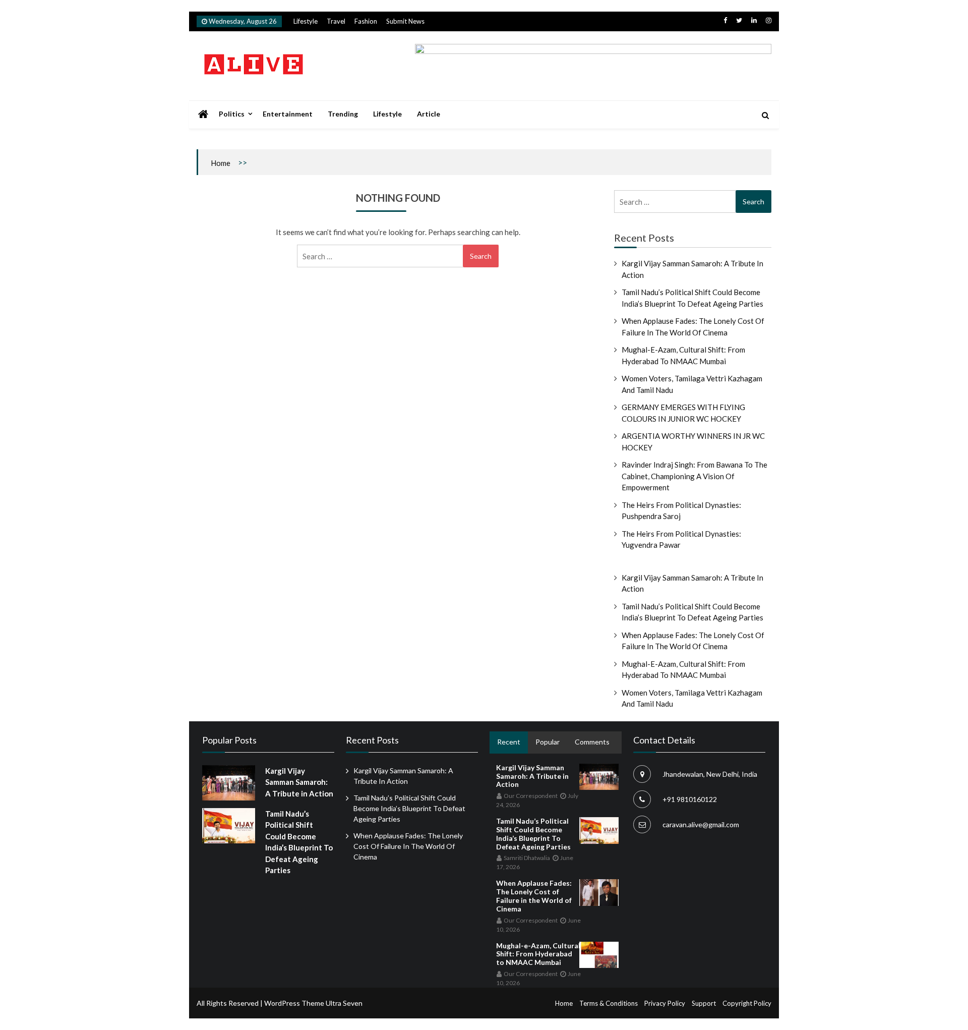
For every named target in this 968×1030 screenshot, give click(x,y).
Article (428, 113)
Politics (232, 113)
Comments (592, 741)
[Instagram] (768, 20)
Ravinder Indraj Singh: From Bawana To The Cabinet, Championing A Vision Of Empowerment (694, 476)
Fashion (365, 21)
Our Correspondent (531, 795)
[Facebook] (725, 20)
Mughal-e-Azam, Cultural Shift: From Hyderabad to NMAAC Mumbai (538, 954)
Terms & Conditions (608, 1003)
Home (220, 162)
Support (704, 1003)
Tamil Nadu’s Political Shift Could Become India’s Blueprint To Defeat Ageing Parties (409, 808)
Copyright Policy (746, 1003)
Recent (508, 741)
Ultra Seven (344, 1003)
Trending (343, 113)
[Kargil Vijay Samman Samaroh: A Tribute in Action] (228, 782)
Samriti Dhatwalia (527, 858)
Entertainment (288, 113)
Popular (547, 741)
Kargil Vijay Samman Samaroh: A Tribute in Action (299, 782)
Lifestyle (305, 21)
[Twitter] (739, 20)
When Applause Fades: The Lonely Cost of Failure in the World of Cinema (408, 846)
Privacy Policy (664, 1003)
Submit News (405, 21)
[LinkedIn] (754, 20)
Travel (336, 21)
